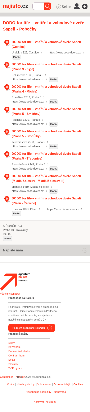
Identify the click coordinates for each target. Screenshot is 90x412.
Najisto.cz (17, 6)
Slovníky (13, 364)
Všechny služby (26, 384)
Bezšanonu (14, 347)
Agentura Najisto (15, 282)
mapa (16, 57)
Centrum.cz (6, 376)
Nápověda (60, 391)
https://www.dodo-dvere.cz (65, 52)
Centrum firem (16, 355)
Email (11, 359)
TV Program (15, 368)
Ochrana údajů (62, 384)
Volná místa (44, 384)
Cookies (78, 384)
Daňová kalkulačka (19, 351)
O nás (10, 384)
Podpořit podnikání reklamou (29, 328)
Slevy (11, 342)
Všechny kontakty (10, 293)
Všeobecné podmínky (38, 391)
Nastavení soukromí (45, 402)
